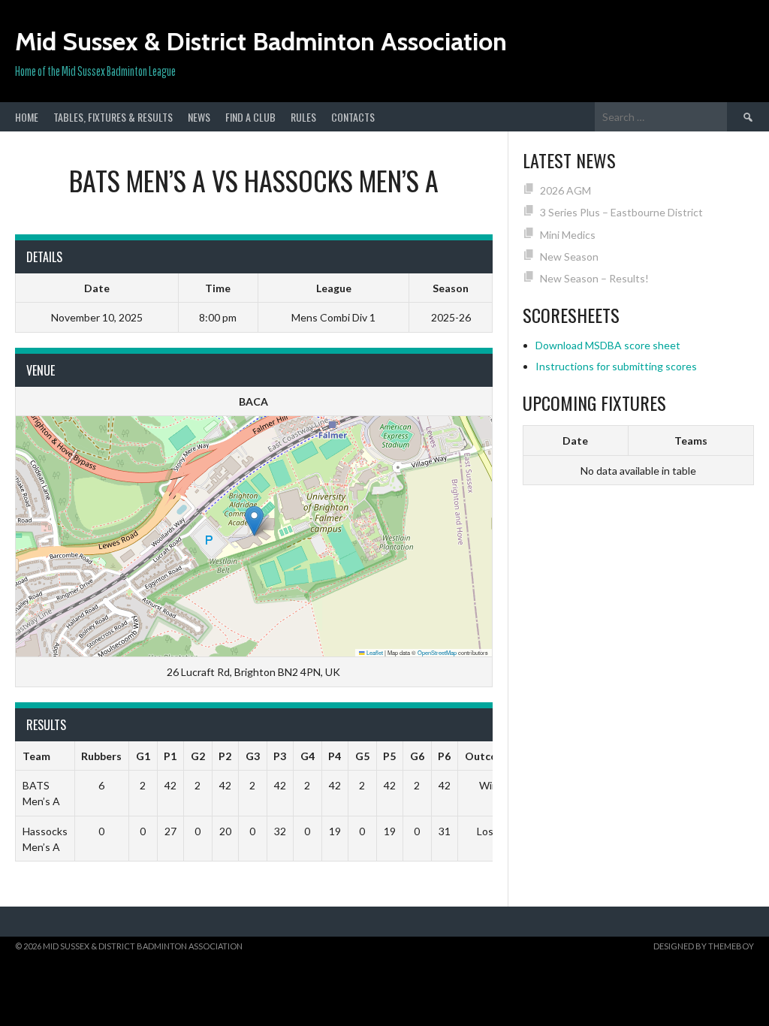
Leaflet (374, 652)
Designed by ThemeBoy (703, 946)
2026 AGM (565, 190)
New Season (569, 256)
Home (26, 117)
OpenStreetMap (437, 652)
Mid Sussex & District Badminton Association (261, 41)
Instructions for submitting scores (616, 366)
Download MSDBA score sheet (607, 345)
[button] (254, 520)
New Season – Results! (594, 278)
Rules (303, 117)
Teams (690, 440)
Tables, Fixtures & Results (113, 117)
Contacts (353, 117)
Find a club (250, 117)
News (199, 117)
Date (575, 440)
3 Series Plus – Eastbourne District (621, 212)
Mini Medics (568, 234)
